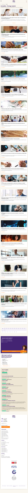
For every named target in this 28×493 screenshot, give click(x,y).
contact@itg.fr (5, 420)
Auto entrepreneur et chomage (5, 442)
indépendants (5, 445)
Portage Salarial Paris (4, 448)
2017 (20, 328)
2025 (4, 328)
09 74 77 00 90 (5, 421)
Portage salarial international (4, 432)
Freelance (2, 440)
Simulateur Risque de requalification (5, 457)
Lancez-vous (13, 351)
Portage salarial (3, 429)
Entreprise (3, 453)
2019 (16, 328)
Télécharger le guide (5, 365)
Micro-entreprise (3, 443)
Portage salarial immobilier (4, 435)
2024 (6, 328)
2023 (8, 328)
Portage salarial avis (3, 433)
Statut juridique (3, 444)
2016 (22, 328)
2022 (10, 328)
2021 (12, 328)
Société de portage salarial (4, 431)
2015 (24, 328)
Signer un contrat (7, 339)
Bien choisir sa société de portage (5, 456)
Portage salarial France (4, 434)
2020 (14, 328)
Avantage (2, 455)
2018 (18, 328)
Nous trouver (3, 446)
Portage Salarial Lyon (3, 449)
